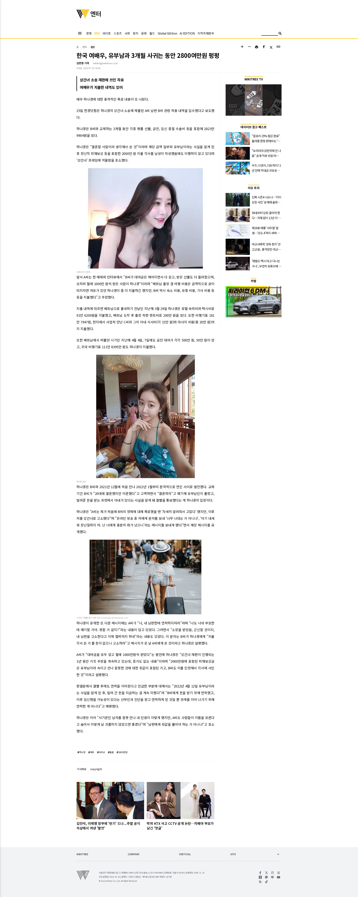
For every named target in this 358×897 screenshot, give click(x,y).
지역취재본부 (205, 33)
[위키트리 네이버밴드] (260, 881)
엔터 (97, 33)
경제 (88, 33)
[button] (242, 47)
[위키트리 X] (266, 873)
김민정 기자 (82, 63)
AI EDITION (187, 33)
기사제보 (81, 769)
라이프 (107, 33)
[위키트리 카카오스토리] (260, 877)
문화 (144, 33)
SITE (233, 854)
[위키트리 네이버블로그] (272, 877)
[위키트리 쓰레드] (279, 873)
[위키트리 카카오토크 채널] (266, 877)
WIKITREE (82, 854)
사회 (127, 33)
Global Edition (167, 33)
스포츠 (118, 33)
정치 (135, 33)
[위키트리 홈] (83, 17)
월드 (152, 33)
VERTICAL (185, 854)
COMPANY (133, 854)
